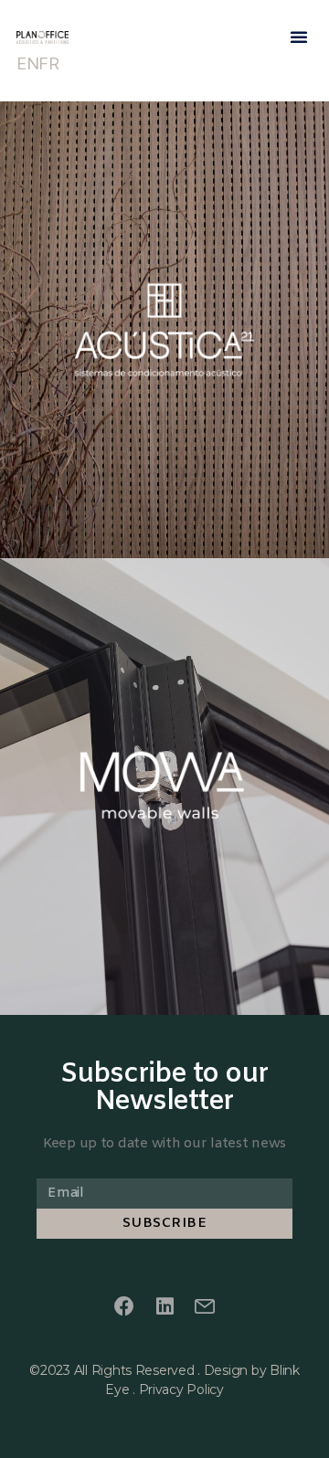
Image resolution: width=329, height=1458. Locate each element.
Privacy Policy (181, 1389)
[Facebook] (124, 1307)
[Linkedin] (164, 1307)
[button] (299, 36)
